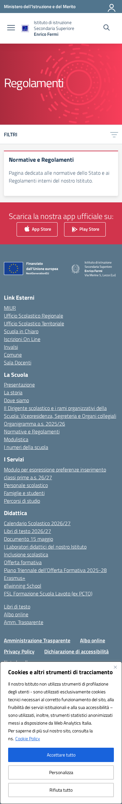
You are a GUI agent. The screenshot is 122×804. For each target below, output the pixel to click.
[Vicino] (115, 667)
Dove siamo (16, 400)
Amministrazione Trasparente (37, 640)
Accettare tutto (61, 754)
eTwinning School (22, 586)
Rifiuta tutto (61, 789)
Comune (13, 355)
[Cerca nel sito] (107, 28)
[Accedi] (112, 6)
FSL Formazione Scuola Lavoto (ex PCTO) (48, 593)
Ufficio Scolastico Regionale (33, 316)
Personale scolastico (26, 485)
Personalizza (61, 772)
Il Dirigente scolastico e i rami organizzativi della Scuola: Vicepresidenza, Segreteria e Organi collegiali (60, 412)
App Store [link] (41, 228)
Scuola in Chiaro (21, 331)
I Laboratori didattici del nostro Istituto (45, 547)
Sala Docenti (17, 362)
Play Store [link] (88, 228)
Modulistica (16, 439)
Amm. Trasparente (23, 622)
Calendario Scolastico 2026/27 (37, 523)
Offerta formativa (23, 562)
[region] (61, 732)
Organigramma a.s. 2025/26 (34, 424)
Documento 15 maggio (28, 539)
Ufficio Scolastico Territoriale (34, 323)
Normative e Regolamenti (32, 431)
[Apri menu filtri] (114, 134)
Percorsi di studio (22, 501)
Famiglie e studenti (24, 493)
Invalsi (11, 347)
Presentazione (19, 384)
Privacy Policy (19, 651)
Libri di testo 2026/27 (27, 531)
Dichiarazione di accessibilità (76, 651)
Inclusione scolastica (26, 554)
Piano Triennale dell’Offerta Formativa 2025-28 (55, 570)
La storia (13, 392)
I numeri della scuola (26, 447)
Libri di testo (17, 606)
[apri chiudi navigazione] (11, 28)
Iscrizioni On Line (22, 339)
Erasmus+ (14, 578)
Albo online (16, 614)
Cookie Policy (27, 738)
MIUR (10, 308)
